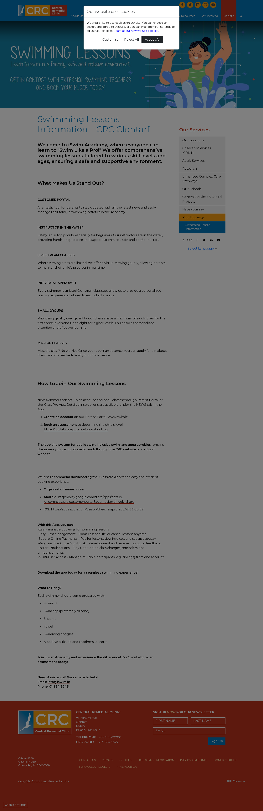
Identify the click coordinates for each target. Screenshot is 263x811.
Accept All (153, 39)
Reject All (131, 39)
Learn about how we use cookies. (136, 31)
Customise (110, 39)
